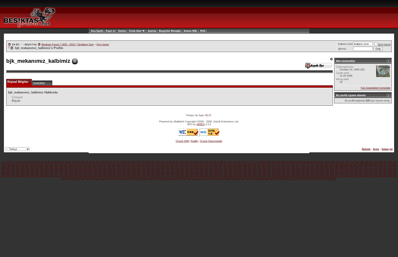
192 (380, 164)
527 (78, 178)
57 (183, 162)
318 (196, 170)
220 (119, 167)
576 (315, 178)
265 (337, 167)
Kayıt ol (110, 30)
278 (3, 170)
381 (105, 173)
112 (390, 162)
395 (172, 173)
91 (301, 162)
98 (325, 162)
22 (62, 162)
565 (262, 178)
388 (139, 173)
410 (245, 173)
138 (119, 164)
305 (134, 170)
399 (192, 173)
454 (61, 175)
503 (298, 175)
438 (380, 173)
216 (100, 167)
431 (346, 173)
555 (213, 178)
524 (63, 178)
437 (375, 173)
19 (52, 162)
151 (181, 164)
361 (8, 173)
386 (129, 173)
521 (385, 175)
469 (134, 175)
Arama (187, 30)
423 (308, 173)
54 (173, 162)
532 (102, 178)
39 (121, 162)
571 (291, 178)
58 (187, 162)
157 (210, 164)
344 (322, 170)
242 (225, 167)
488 (226, 175)
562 (247, 178)
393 (163, 173)
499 (279, 175)
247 (250, 167)
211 (76, 167)
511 (337, 175)
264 (332, 167)
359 (395, 170)
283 (27, 170)
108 (371, 162)
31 (93, 162)
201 (27, 167)
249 (259, 167)
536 (122, 178)
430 (341, 173)
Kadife (194, 141)
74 (242, 162)
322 (216, 170)
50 (159, 162)
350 (351, 170)
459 (85, 175)
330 (254, 170)
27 (80, 162)
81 (266, 162)
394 (168, 173)
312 (167, 170)
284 (32, 170)
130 (80, 164)
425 (317, 173)
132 (90, 164)
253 (279, 167)
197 (8, 167)
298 (100, 170)
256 (293, 167)
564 (257, 178)
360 (3, 173)
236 (196, 167)
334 (274, 170)
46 (145, 162)
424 (312, 173)
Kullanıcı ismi (345, 44)
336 (283, 170)
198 (13, 167)
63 (204, 162)
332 (264, 170)
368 (42, 173)
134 (99, 164)
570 (286, 178)
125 (56, 164)
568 (276, 178)
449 (37, 175)
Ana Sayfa (97, 30)
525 (68, 178)
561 (242, 178)
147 (162, 164)
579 (330, 178)
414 (264, 173)
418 (283, 173)
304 (129, 170)
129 (75, 164)
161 (230, 164)
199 (18, 167)
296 (90, 170)
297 (95, 170)
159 (220, 164)
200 (22, 167)
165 (249, 164)
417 (279, 173)
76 (249, 162)
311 (163, 170)
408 (235, 173)
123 (46, 164)
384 (119, 173)
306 (139, 170)
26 (76, 162)
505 (308, 175)
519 (375, 175)
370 (52, 173)
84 (276, 162)
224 (138, 167)
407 (230, 173)
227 (153, 167)
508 (322, 175)
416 (274, 173)
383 (114, 173)
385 (124, 173)
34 (104, 162)
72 (235, 162)
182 (331, 164)
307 (143, 170)
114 (4, 164)
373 (66, 173)
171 (278, 164)
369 (47, 173)
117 (18, 164)
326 (235, 170)
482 (197, 175)
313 (172, 170)
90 (297, 162)
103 (347, 162)
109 (376, 162)
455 (66, 175)
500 (284, 175)
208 (61, 167)
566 (267, 178)
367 (37, 173)
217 (104, 167)
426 (322, 173)
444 (13, 175)
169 (268, 164)
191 (375, 164)
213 (85, 167)
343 (317, 170)
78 (256, 162)
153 (191, 164)
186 (351, 164)
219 (114, 167)
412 (254, 173)
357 (385, 170)
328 (245, 170)
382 (110, 173)
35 (107, 162)
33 (100, 162)
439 (385, 173)
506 (313, 175)
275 (385, 167)
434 (361, 173)
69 (225, 162)
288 (52, 170)
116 (13, 164)
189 (365, 164)
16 (42, 162)
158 (215, 164)
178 (312, 164)
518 (371, 175)
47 (149, 162)
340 (303, 170)
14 (35, 162)
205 (47, 167)
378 (90, 173)
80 (263, 162)
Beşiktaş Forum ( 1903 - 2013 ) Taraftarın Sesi (67, 44)
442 (3, 175)
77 (252, 162)
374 (71, 173)
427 (327, 173)
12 (28, 162)
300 (110, 170)
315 (182, 170)
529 (88, 178)
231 (172, 167)
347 (337, 170)
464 (110, 175)
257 (298, 167)
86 (283, 162)
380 (100, 173)
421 (298, 173)
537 (126, 178)
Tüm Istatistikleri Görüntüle (375, 88)
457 (76, 175)
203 (37, 167)
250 (264, 167)
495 (260, 175)
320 (206, 170)
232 (177, 167)
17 (45, 162)
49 (156, 162)
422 (303, 173)
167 (259, 164)
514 (351, 175)
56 (180, 162)
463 (105, 175)
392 (158, 173)
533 (107, 178)
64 (207, 162)
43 (135, 162)
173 (288, 164)
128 (70, 164)
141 (133, 164)
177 (307, 164)
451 (47, 175)
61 (197, 162)
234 (187, 167)
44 (138, 162)
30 (90, 162)
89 (294, 162)
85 (280, 162)
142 (138, 164)
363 (18, 173)
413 (259, 173)
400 (197, 173)
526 (73, 178)
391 (153, 173)
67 (218, 162)
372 (61, 173)
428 (332, 173)
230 (167, 167)
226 (148, 167)
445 (18, 175)
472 (148, 175)
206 (52, 167)
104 (352, 162)
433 (356, 173)
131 (85, 164)
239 (211, 167)
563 (252, 178)
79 (259, 162)
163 (239, 164)
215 (95, 167)
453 (56, 175)
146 (157, 164)
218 (109, 167)
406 (226, 173)
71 (232, 162)
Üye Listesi (103, 44)
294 (81, 170)
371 (56, 173)
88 (290, 162)
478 (177, 175)
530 (93, 178)
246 (245, 167)
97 (321, 162)
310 (158, 170)
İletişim (366, 149)
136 (109, 164)
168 (264, 164)
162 (235, 164)
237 (201, 167)
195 (394, 164)
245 (240, 167)
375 (76, 173)
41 (128, 162)
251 (269, 167)
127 (65, 164)
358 (390, 170)
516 (361, 175)
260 (312, 167)
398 (187, 173)
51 (162, 162)
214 (90, 167)
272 (371, 167)
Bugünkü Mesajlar (170, 30)
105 (357, 162)
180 (322, 164)
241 (221, 167)
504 (303, 175)
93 (308, 162)
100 (333, 162)
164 (244, 164)
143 (143, 164)
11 (24, 162)
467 (124, 175)
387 (134, 173)
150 (177, 164)
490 (235, 175)
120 (31, 164)
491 (240, 175)
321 (211, 170)
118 (22, 164)
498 (274, 175)
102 (342, 162)
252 (274, 167)
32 (97, 162)
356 (380, 170)
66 (214, 162)
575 (310, 178)
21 (59, 162)
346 (332, 170)
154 (196, 164)
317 (192, 170)
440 (390, 173)
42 (131, 162)
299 (105, 170)
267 (346, 167)
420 (293, 173)
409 (240, 173)
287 (47, 170)
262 (322, 167)
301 (114, 170)
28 (83, 162)
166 (254, 164)
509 (327, 175)
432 (351, 173)
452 (52, 175)
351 (356, 170)
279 (8, 170)
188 (360, 164)
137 (114, 164)
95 (314, 162)
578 (325, 178)
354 (371, 170)
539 (136, 178)
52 (166, 162)
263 (327, 167)
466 (119, 175)
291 (66, 170)
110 (381, 162)
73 (238, 162)
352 (361, 170)
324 (225, 170)
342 (312, 170)
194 (389, 164)
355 (375, 170)
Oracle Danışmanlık (211, 141)
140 (128, 164)
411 (250, 173)
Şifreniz (342, 48)
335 (279, 170)
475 (163, 175)
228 (158, 167)
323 (221, 170)
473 (153, 175)
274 (380, 167)
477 (172, 175)
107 (367, 162)
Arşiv (376, 149)
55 (176, 162)
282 (22, 170)
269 (356, 167)
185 (346, 164)
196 (3, 167)
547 (175, 178)
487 (221, 175)
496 (264, 175)
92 (304, 162)
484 (206, 175)
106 (362, 162)
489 (230, 175)
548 (180, 178)
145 (152, 164)
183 (336, 164)
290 (61, 170)
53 (169, 162)
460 (90, 175)
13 (31, 162)
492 (245, 175)
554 (209, 178)
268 (351, 167)
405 (221, 173)
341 (308, 170)
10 (21, 162)
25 (73, 162)
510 (332, 175)
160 (225, 164)
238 (206, 167)
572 (296, 178)
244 (235, 167)
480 (187, 175)
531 (97, 178)
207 (56, 167)
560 (238, 178)
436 (371, 173)
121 (36, 164)
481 (192, 175)
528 (83, 178)
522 (390, 175)
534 (112, 178)
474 (158, 175)
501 (289, 175)
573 (300, 178)
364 (22, 173)
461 (95, 175)
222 (129, 167)
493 (250, 175)
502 (293, 175)
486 (216, 175)
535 (117, 178)
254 (283, 167)
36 (111, 162)
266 (341, 167)
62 (200, 162)
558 (228, 178)
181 (327, 164)
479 (182, 175)
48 (152, 162)
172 (283, 164)
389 (143, 173)
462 (100, 175)
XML (194, 30)
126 (61, 164)
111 (385, 162)
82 (270, 162)
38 (118, 162)
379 (95, 173)
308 (148, 170)
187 (356, 164)
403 (211, 173)
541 (146, 178)
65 (211, 162)
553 (204, 178)
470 (139, 175)
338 (293, 170)
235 (192, 167)
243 (230, 167)
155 (201, 164)
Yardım (122, 30)
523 (395, 175)
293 (76, 170)
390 (148, 173)
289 (56, 170)
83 (273, 162)
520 (380, 175)
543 (155, 178)
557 (223, 178)
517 (366, 175)
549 (184, 178)
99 (328, 162)
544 (160, 178)
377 (85, 173)
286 (42, 170)
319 (201, 170)
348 (341, 170)
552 (199, 178)
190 (370, 164)
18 (48, 162)
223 (134, 167)
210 (71, 167)
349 (346, 170)
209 (66, 167)
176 (302, 164)
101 (338, 162)
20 (55, 162)
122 (41, 164)
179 (317, 164)
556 (218, 178)
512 (341, 175)
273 (375, 167)
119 (27, 164)
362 (13, 173)
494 (255, 175)
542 (151, 178)
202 (32, 167)
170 (273, 164)
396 (177, 173)
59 (190, 162)
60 (194, 162)
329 (250, 170)
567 (271, 178)
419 (288, 173)
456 (71, 175)
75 (245, 162)
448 (32, 175)
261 (317, 167)
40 (124, 162)
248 (254, 167)
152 (186, 164)
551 (194, 178)
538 (131, 178)
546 (170, 178)
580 (334, 178)
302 (119, 170)
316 (187, 170)
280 (13, 170)
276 (390, 167)
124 (51, 164)
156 (206, 164)
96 (318, 162)
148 (167, 164)
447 (27, 175)
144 (148, 164)
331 (259, 170)
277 (395, 167)
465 (114, 175)
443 (8, 175)
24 (69, 162)
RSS (202, 30)
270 (361, 167)
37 (114, 162)
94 (311, 162)
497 (269, 175)
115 (8, 164)
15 (38, 162)
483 (201, 175)
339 (298, 170)
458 (81, 175)
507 (318, 175)
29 (86, 162)
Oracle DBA (182, 141)
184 (341, 164)
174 (293, 164)
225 (143, 167)
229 (163, 167)
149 (172, 164)
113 (395, 162)
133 (94, 164)
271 (366, 167)
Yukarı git (387, 149)
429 (337, 173)
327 (240, 170)
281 (18, 170)
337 (288, 170)
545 (165, 178)
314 (177, 170)
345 (327, 170)
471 (143, 175)
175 (298, 164)
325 (230, 170)
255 (288, 167)
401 (201, 173)
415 (269, 173)
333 (269, 170)
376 (81, 173)
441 (395, 173)
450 (42, 175)
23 (66, 162)
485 (211, 175)
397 (182, 173)
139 (123, 164)
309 (153, 170)
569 (281, 178)
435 (366, 173)
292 (71, 170)
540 (141, 178)
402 (206, 173)
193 (385, 164)
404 (216, 173)
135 (104, 164)
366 (32, 173)
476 (168, 175)
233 (182, 167)
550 (189, 178)
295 (85, 170)
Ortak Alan (135, 30)
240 (216, 167)
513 (346, 175)
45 (142, 162)
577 (320, 178)
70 (228, 162)
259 (308, 167)
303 (124, 170)
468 (129, 175)
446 (22, 175)
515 (356, 175)
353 (366, 170)
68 (221, 162)
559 (233, 178)
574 (305, 178)
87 (287, 162)
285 (37, 170)
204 (42, 167)
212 (80, 167)
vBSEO (200, 124)
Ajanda (152, 30)
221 (124, 167)
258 (303, 167)
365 (27, 173)
